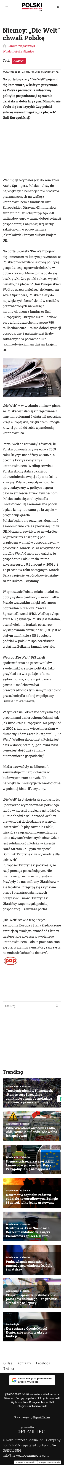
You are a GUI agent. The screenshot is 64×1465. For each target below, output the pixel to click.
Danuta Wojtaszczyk (21, 46)
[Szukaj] (58, 7)
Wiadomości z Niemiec (18, 51)
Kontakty (24, 1363)
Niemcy (19, 60)
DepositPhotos (41, 1417)
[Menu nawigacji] (7, 7)
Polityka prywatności (25, 1462)
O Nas (7, 1363)
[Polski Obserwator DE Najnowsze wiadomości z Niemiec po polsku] (32, 7)
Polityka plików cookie (49, 1462)
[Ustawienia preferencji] (60, 1098)
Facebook (43, 1363)
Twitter (8, 1368)
